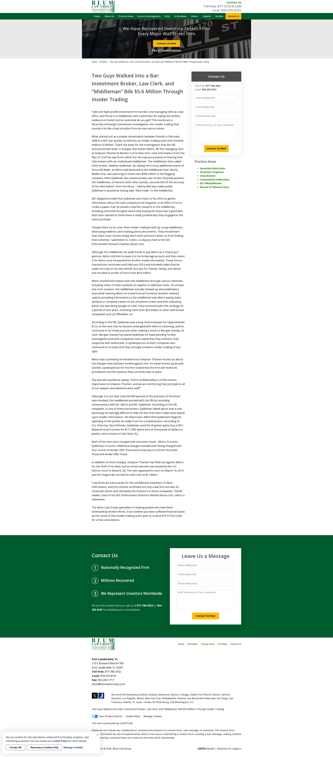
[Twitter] (95, 696)
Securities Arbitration (212, 168)
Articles (219, 16)
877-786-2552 (113, 671)
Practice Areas (126, 16)
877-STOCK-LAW (229, 6)
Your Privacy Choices (110, 716)
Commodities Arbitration (214, 179)
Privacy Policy (208, 644)
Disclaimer (193, 644)
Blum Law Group (122, 748)
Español (207, 16)
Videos (194, 16)
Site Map (222, 644)
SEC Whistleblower (211, 183)
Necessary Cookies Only (44, 747)
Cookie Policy (133, 716)
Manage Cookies (152, 716)
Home (97, 16)
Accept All (15, 747)
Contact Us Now (166, 43)
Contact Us (233, 2)
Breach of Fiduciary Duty (214, 187)
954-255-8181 (231, 10)
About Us (109, 16)
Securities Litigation (212, 172)
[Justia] (101, 696)
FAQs (167, 16)
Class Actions (207, 175)
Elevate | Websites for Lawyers (219, 748)
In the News (180, 16)
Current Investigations (149, 16)
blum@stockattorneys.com (108, 684)
